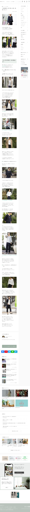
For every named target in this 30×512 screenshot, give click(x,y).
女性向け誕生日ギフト (23, 32)
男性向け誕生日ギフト (23, 34)
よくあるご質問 (12, 1)
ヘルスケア (22, 20)
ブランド (22, 49)
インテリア (22, 11)
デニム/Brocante (10, 200)
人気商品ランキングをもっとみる (15, 450)
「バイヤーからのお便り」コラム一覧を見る (9, 346)
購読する (7, 487)
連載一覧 (22, 56)
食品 (21, 27)
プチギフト (22, 37)
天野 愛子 (6, 337)
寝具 (21, 13)
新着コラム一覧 (23, 54)
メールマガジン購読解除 (24, 64)
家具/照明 (22, 15)
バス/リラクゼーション (23, 22)
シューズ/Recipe (9, 255)
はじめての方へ (8, 1)
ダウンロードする (19, 472)
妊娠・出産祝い (23, 39)
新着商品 (22, 44)
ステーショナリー (23, 18)
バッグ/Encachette (4, 200)
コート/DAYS (4, 111)
